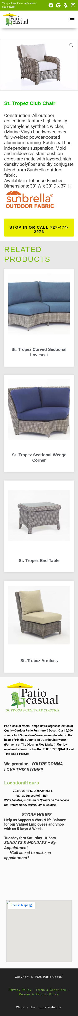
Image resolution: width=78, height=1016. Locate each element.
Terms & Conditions (51, 989)
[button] (72, 19)
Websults (55, 1007)
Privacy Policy (20, 989)
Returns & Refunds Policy (39, 994)
